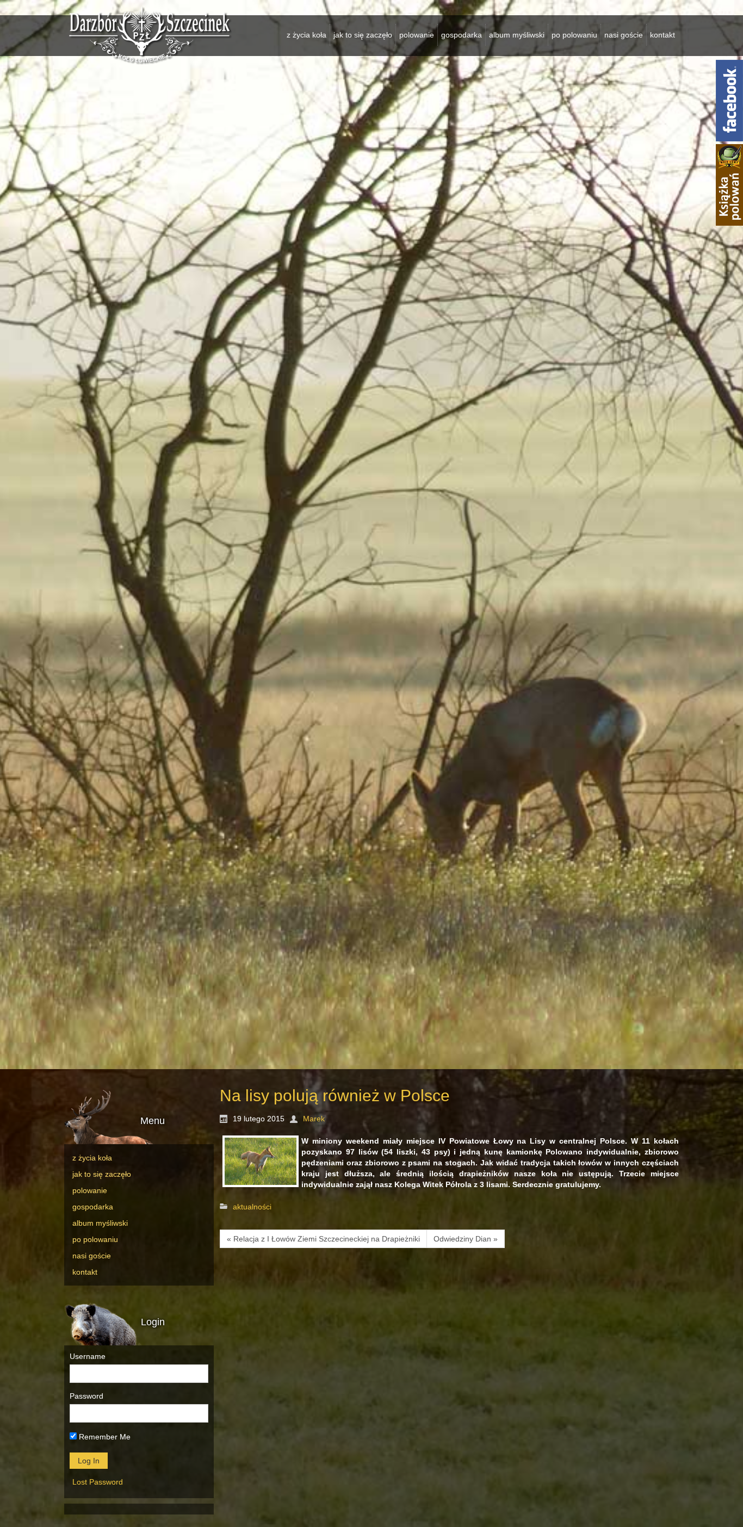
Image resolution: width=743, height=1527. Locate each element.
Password (86, 1396)
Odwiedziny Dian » (466, 1238)
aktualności (252, 1206)
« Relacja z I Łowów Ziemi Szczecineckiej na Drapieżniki (323, 1238)
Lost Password (97, 1482)
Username (88, 1356)
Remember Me (104, 1436)
